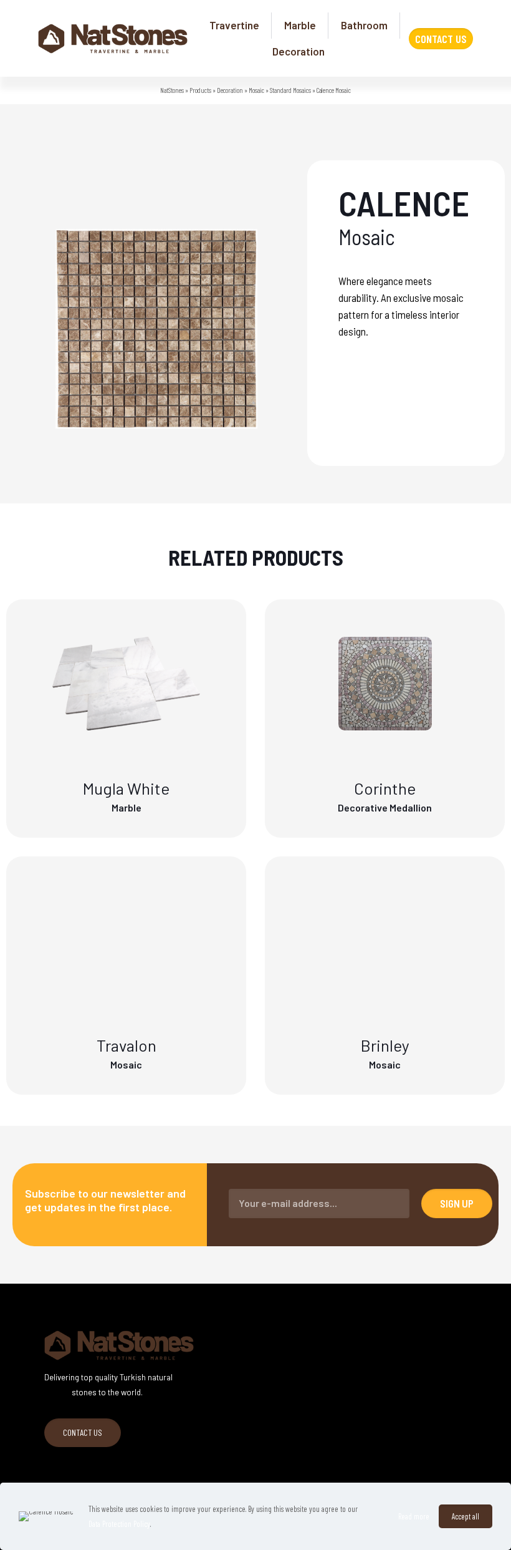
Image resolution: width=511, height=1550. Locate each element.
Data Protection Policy (119, 1524)
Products (200, 90)
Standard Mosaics (290, 90)
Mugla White (126, 788)
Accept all (465, 1516)
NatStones (172, 90)
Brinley (385, 1045)
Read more (413, 1516)
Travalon (126, 1045)
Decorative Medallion (385, 807)
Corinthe (385, 788)
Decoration (230, 90)
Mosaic (256, 90)
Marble (126, 807)
